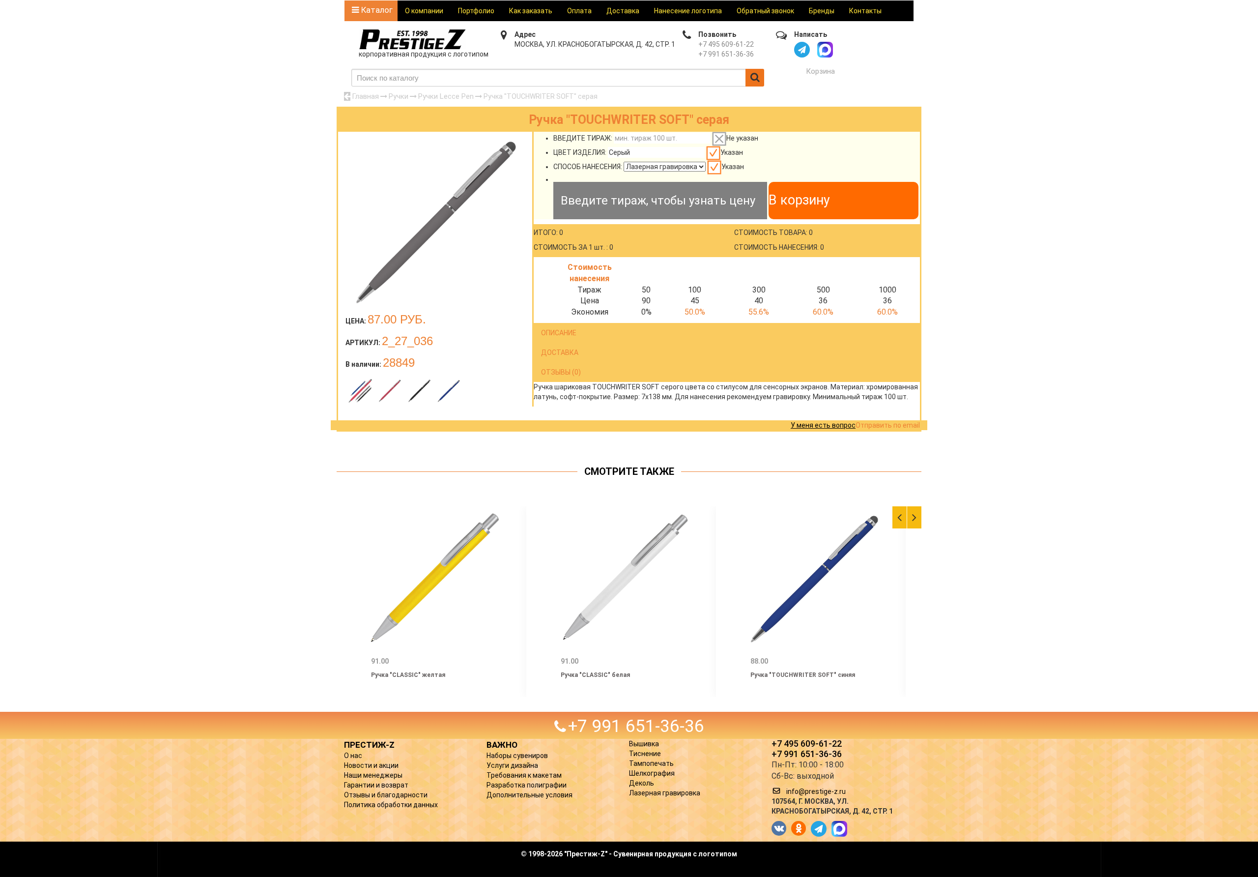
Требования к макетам (524, 775)
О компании (424, 11)
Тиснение (645, 754)
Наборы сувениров (517, 756)
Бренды (821, 11)
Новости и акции (371, 765)
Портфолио (476, 11)
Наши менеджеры (373, 775)
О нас (353, 756)
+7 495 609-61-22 (726, 44)
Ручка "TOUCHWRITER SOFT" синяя (802, 675)
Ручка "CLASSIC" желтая (408, 675)
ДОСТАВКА (559, 352)
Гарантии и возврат (376, 785)
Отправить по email (888, 425)
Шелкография (652, 773)
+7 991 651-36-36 (726, 54)
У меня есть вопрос (823, 425)
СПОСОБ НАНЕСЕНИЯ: (587, 167)
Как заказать (530, 11)
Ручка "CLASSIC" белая (595, 675)
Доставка (622, 11)
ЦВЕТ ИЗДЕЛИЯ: (579, 152)
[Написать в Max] (825, 50)
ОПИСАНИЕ (558, 333)
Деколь (641, 783)
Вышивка (644, 744)
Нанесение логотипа (688, 11)
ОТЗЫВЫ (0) (561, 372)
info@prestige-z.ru (816, 791)
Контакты (865, 11)
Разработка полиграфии (526, 785)
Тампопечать (651, 763)
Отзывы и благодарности (386, 795)
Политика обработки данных (391, 805)
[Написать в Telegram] (802, 50)
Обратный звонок (765, 11)
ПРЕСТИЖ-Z (369, 745)
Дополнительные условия (529, 795)
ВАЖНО (501, 745)
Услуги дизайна (512, 765)
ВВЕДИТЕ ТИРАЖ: (582, 138)
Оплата (579, 11)
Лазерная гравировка (664, 793)
